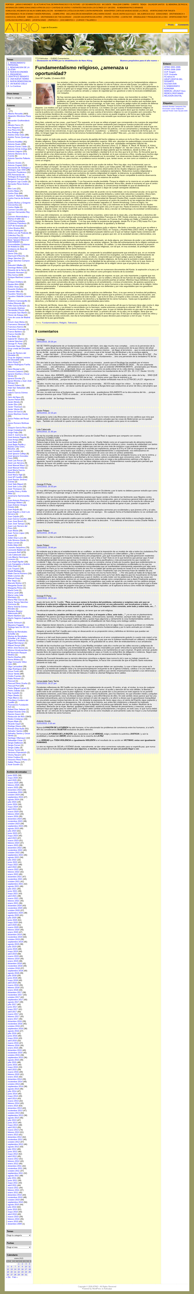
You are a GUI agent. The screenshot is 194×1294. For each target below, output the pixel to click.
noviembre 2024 (15, 792)
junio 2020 (12, 920)
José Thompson (15, 489)
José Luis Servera (16, 463)
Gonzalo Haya (14, 346)
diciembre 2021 (15, 877)
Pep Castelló (13, 693)
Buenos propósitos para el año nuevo (138, 61)
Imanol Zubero (14, 385)
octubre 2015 (14, 1055)
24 (26, 1272)
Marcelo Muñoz (15, 583)
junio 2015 (12, 1065)
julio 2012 (12, 1149)
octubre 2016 (14, 1026)
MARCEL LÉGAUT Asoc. (175, 91)
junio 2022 (12, 862)
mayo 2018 (13, 980)
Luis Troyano (13, 569)
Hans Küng (13, 362)
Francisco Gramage (17, 329)
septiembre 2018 (15, 971)
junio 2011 (12, 1180)
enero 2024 (13, 816)
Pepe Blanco (13, 698)
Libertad (165, 111)
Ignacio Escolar (15, 378)
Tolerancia (72, 323)
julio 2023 (12, 831)
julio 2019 (12, 947)
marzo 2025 (13, 783)
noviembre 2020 (15, 908)
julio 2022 (12, 860)
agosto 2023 (13, 828)
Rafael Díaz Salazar (17, 709)
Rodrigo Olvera (14, 726)
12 (8, 1269)
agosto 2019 (13, 944)
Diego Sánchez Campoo (19, 261)
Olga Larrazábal (15, 666)
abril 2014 (12, 1098)
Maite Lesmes (14, 576)
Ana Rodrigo (13, 132)
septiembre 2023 (15, 826)
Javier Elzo (13, 404)
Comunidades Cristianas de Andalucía (19, 245)
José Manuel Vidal (16, 468)
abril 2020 (12, 925)
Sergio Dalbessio (15, 743)
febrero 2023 (13, 843)
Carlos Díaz (13, 193)
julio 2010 (12, 1207)
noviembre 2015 (15, 1053)
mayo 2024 (13, 807)
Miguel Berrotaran (16, 643)
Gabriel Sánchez (15, 341)
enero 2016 (13, 1048)
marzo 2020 (13, 927)
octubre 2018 (14, 968)
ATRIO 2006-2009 (172, 70)
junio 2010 (12, 1209)
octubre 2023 (14, 824)
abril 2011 (12, 1185)
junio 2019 (12, 949)
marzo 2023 (13, 840)
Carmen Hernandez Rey (19, 212)
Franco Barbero (15, 332)
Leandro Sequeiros (16, 547)
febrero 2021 (13, 901)
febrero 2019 (13, 959)
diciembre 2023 (15, 819)
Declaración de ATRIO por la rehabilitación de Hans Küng (64, 61)
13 (12, 1269)
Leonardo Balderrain (17, 550)
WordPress (96, 1289)
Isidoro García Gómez (18, 393)
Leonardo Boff (14, 552)
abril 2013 (12, 1127)
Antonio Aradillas (15, 142)
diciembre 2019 (15, 934)
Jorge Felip (13, 432)
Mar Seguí (12, 581)
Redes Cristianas (15, 719)
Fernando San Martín (17, 313)
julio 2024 (12, 802)
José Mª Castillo (15, 477)
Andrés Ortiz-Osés (16, 135)
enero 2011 (13, 1192)
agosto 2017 (13, 1002)
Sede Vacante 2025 (180, 111)
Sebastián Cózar (15, 740)
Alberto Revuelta (15, 114)
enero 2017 (13, 1019)
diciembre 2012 (15, 1137)
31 (26, 1275)
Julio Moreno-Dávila (17, 540)
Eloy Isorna (13, 275)
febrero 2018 (13, 988)
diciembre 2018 (15, 963)
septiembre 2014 (15, 1086)
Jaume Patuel (14, 400)
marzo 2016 (13, 1043)
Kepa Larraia (13, 543)
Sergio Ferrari (14, 745)
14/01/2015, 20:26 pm (47, 342)
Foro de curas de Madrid (19, 317)
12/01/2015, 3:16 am (46, 723)
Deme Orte (13, 253)
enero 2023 (13, 845)
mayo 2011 (13, 1183)
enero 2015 (13, 1077)
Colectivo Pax (14, 235)
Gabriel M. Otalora (16, 339)
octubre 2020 (14, 910)
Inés (10, 390)
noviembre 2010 (15, 1197)
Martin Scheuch (15, 623)
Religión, (63, 323)
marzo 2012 (13, 1159)
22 (19, 1272)
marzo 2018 (13, 985)
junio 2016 (12, 1036)
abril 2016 (12, 1041)
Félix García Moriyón (17, 306)
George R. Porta (15, 344)
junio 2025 (12, 775)
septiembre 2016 (15, 1029)
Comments (183, 25)
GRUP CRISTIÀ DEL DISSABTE (173, 80)
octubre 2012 (14, 1142)
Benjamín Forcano (16, 179)
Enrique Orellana (15, 282)
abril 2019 (12, 954)
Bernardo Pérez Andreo (18, 184)
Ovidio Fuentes (14, 676)
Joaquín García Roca (17, 428)
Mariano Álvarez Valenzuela (15, 612)
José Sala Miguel (15, 484)
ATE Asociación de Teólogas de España (17, 176)
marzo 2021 (13, 898)
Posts (171, 25)
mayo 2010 (13, 1212)
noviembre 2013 (15, 1110)
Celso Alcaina (14, 228)
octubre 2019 (14, 939)
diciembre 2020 (15, 906)
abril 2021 (12, 896)
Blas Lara (12, 188)
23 (22, 1272)
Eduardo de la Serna (17, 270)
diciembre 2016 (15, 1021)
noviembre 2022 (15, 850)
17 (26, 1269)
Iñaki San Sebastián (17, 388)
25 (30, 1272)
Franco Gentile (14, 334)
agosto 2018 (13, 973)
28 (15, 1275)
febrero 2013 (13, 1132)
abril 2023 (12, 838)
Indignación (180, 108)
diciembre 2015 (15, 1050)
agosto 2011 (13, 1176)
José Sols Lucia (15, 486)
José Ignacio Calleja (17, 454)
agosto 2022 (13, 857)
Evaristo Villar (14, 291)
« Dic (8, 1277)
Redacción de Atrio (16, 717)
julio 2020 (12, 918)
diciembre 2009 (15, 1224)
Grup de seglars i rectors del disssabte (19, 359)
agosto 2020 (13, 915)
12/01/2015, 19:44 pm (47, 547)
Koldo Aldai (13, 545)
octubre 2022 (14, 853)
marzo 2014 (13, 1101)
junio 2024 (12, 804)
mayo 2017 (13, 1009)
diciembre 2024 (15, 790)
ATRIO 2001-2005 (172, 67)
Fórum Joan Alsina (16, 322)
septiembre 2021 (15, 884)
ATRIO (95, 1286)
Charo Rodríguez (15, 230)
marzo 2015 (13, 1072)
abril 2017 (12, 1012)
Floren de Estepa (15, 315)
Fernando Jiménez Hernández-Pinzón (16, 309)
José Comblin (14, 451)
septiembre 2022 (15, 855)
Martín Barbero (14, 616)
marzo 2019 (13, 956)
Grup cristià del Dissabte (19, 348)
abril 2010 (12, 1214)
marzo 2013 (13, 1130)
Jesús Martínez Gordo (18, 414)
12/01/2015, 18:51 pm (47, 598)
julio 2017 (12, 1004)
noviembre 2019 (15, 937)
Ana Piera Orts (14, 130)
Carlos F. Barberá (16, 196)
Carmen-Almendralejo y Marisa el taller (18, 218)
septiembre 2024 (15, 797)
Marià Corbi (13, 590)
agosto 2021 (13, 886)
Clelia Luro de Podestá (18, 233)
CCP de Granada (15, 226)
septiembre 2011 (15, 1173)
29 (19, 1275)
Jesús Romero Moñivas (18, 423)
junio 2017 (12, 1007)
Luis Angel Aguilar (16, 562)
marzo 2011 (13, 1188)
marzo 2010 (13, 1217)
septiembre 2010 (15, 1202)
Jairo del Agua (14, 397)
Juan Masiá (13, 531)
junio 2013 (12, 1123)
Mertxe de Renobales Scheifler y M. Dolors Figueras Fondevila (17, 638)
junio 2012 (12, 1151)
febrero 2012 (13, 1161)
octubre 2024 (14, 795)
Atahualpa (108, 1289)
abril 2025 (12, 780)
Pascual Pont (14, 686)
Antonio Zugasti (15, 165)
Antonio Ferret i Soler (17, 147)
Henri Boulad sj (14, 369)
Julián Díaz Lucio (15, 538)
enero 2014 (13, 1106)
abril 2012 (12, 1156)
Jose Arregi (13, 440)
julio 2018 (12, 975)
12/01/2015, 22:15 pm (47, 413)
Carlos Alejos (13, 191)
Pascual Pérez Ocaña (17, 683)
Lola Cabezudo (14, 555)
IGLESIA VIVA (170, 84)
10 (26, 1267)
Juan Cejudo (13, 516)
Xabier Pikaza (14, 762)
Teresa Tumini (14, 750)
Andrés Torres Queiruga (18, 137)
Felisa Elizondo (14, 303)
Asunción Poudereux (17, 172)
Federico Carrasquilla (17, 301)
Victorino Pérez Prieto (17, 760)
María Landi (13, 593)
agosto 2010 (13, 1205)
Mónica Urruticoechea (18, 650)
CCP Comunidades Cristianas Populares (17, 222)
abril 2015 (12, 1070)
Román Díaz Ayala (16, 729)
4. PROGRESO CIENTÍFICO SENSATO (18, 75)
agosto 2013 (13, 1118)
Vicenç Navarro (15, 755)
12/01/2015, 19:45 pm (47, 533)
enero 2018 (13, 990)
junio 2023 (12, 833)
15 (19, 1269)
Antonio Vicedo (14, 163)
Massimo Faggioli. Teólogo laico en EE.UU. (19, 626)
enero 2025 (13, 787)
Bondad (171, 106)
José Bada (12, 442)
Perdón (171, 111)
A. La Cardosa (14, 86)
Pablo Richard (14, 678)
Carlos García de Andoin (19, 198)
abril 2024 (12, 809)
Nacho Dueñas (14, 657)
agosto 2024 (13, 799)
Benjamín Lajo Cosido (18, 182)
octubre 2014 (14, 1084)
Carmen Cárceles (16, 210)
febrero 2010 (13, 1219)
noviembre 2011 (15, 1168)
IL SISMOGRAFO (172, 86)
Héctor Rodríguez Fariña (19, 364)
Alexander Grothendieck (19, 121)
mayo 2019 (13, 951)
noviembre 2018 (15, 966)
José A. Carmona (15, 435)
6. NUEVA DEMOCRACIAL (20, 81)
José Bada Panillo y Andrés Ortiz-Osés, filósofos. (16, 446)
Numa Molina (14, 659)
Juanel (11, 535)
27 (12, 1275)
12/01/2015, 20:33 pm (47, 486)
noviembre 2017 (15, 995)
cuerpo (173, 108)
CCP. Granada (170, 74)
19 (8, 1272)
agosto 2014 (13, 1089)
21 (15, 1272)
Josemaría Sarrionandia (18, 496)
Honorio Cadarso (15, 371)
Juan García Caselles (17, 519)
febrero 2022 (13, 872)
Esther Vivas (13, 287)
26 (8, 1275)
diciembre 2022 (15, 848)
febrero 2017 (13, 1016)
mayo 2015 (13, 1067)
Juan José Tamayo (16, 524)
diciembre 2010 (15, 1195)
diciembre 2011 (15, 1166)
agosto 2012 (13, 1147)
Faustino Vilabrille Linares (19, 296)
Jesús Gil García (15, 412)
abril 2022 (12, 867)
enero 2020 (13, 932)
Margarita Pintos (15, 588)
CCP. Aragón (170, 72)
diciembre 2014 (15, 1079)
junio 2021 (12, 891)
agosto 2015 (13, 1060)
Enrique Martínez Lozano (19, 277)
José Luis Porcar (15, 461)
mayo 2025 (13, 778)
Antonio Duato (14, 144)
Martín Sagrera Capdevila (19, 618)
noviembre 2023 (15, 821)
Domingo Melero (15, 268)
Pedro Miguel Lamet (17, 688)
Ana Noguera (14, 128)
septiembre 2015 (15, 1057)
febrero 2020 (13, 930)
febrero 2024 (13, 814)
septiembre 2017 (15, 1000)
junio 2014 (12, 1094)
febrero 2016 (13, 1045)
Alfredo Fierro (14, 125)
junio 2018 (12, 978)
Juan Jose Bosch (15, 521)
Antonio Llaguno (15, 151)
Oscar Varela (13, 674)
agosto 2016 (13, 1031)
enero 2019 (13, 961)
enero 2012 (13, 1164)
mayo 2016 (13, 1038)
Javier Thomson (15, 407)
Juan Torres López (16, 533)
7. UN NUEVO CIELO (17, 84)
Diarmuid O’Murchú (16, 256)
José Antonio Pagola (17, 437)
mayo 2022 (13, 865)
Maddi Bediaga (14, 571)
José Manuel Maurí (16, 465)
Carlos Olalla (13, 207)
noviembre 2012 (15, 1139)
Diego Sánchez (14, 258)
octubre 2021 (14, 881)
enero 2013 (13, 1135)
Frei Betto (12, 336)
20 (12, 1272)
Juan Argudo (13, 509)
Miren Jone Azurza (16, 648)
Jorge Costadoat (15, 430)
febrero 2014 (13, 1103)
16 (22, 1269)
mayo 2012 (13, 1154)
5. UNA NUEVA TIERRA (18, 79)
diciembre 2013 (15, 1108)
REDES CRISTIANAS (173, 93)
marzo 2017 (13, 1014)
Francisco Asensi (15, 327)
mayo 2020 (13, 922)
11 (30, 1267)
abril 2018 (12, 983)
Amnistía (165, 106)
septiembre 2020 (15, 913)
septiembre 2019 (15, 942)
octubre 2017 (14, 997)
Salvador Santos (15, 731)
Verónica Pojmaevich (17, 752)
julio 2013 (12, 1120)
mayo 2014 (13, 1096)
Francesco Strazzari (17, 324)
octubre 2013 (14, 1113)
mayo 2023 (13, 836)
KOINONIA (169, 89)
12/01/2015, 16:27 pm (47, 683)
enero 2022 (13, 874)
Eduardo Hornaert (16, 272)
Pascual (11, 681)
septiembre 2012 (15, 1144)
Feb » (15, 1277)
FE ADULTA (169, 77)
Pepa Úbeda (13, 695)
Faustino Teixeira (15, 294)
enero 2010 (13, 1221)
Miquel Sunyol (14, 645)
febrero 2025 (13, 785)
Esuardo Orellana (16, 289)
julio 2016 (12, 1033)
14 (15, 1269)
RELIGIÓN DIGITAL (173, 96)
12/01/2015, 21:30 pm (47, 432)
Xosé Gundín (14, 764)
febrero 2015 (13, 1074)
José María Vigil (15, 475)
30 (22, 1275)
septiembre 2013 (15, 1115)
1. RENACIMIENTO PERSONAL (16, 64)
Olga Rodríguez (15, 669)
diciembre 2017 (15, 992)
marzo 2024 (13, 812)
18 (30, 1269)
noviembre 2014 (15, 1082)
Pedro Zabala (14, 691)
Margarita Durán (15, 585)
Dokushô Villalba (15, 265)
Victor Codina (14, 757)
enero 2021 (13, 903)
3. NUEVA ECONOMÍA (18, 72)
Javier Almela (14, 402)
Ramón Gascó (14, 714)
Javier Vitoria (13, 409)
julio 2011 (12, 1178)
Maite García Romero (17, 573)
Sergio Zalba (13, 748)
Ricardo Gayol (14, 724)
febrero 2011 (13, 1190)
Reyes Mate (13, 721)
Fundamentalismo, (50, 323)
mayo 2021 (13, 893)
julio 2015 (12, 1062)
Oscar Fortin (13, 671)
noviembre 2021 (15, 879)
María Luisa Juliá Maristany (15, 596)
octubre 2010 (14, 1200)
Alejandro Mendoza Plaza (19, 116)
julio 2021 (12, 889)
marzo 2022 (13, 869)
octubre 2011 (14, 1171)
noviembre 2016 (15, 1024)
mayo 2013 (13, 1125)
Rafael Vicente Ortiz (17, 712)
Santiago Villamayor (17, 738)
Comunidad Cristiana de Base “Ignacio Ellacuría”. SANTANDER (19, 240)
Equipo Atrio (13, 284)
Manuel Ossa (14, 578)
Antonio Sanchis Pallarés (19, 158)
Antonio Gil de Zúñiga (17, 149)
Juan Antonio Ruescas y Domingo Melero (18, 501)
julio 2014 (12, 1091)
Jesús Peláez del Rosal (18, 419)
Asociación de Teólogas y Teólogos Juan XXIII (19, 169)
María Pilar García (16, 600)
